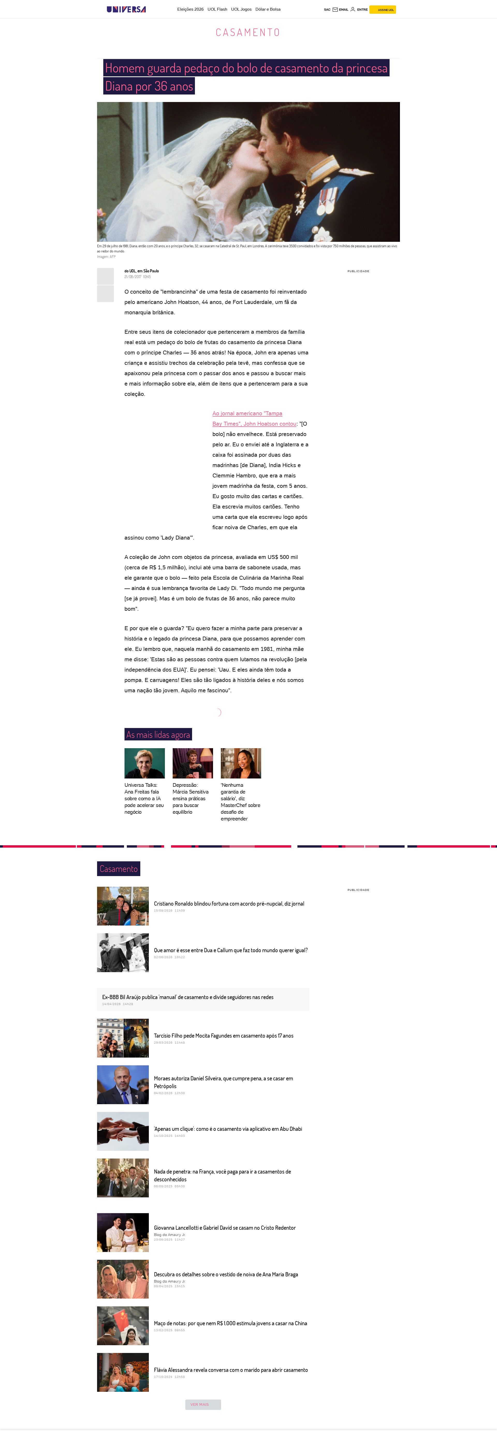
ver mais (200, 1404)
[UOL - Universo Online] (150, 9)
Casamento (248, 32)
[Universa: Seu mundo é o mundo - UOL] (126, 9)
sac (327, 9)
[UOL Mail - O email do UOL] (340, 9)
